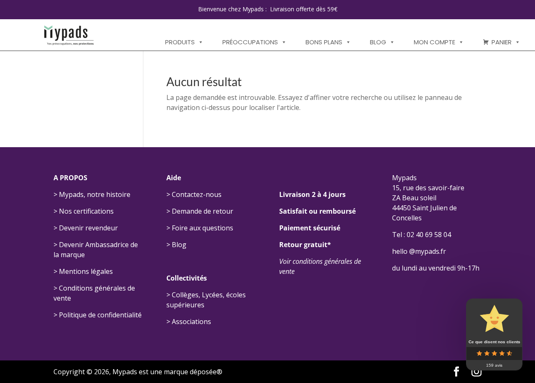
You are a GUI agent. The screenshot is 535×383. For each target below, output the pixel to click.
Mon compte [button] (434, 42)
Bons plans (324, 42)
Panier (502, 42)
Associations (191, 321)
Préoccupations (250, 42)
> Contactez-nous (194, 194)
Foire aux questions (202, 227)
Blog (378, 42)
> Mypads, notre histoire (92, 194)
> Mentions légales (83, 271)
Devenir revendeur (88, 227)
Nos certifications (86, 211)
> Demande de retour (199, 211)
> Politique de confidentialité (98, 314)
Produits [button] (180, 42)
